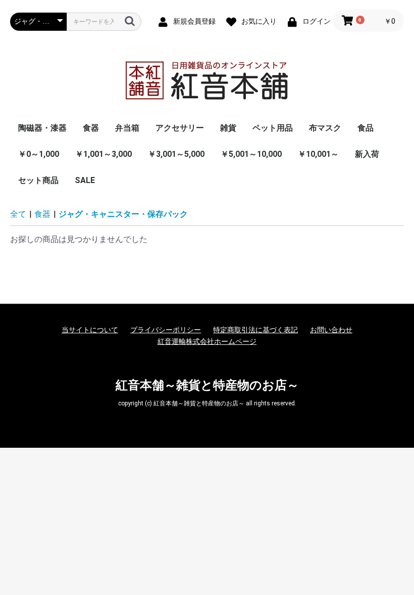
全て (18, 214)
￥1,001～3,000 (103, 154)
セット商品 (38, 180)
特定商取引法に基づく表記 (255, 330)
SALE (85, 180)
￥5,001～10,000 (251, 154)
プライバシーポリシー (165, 330)
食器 (91, 128)
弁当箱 (127, 128)
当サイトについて (90, 330)
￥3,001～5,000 (176, 154)
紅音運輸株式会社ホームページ (207, 341)
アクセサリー (180, 128)
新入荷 (367, 154)
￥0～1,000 (38, 154)
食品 (365, 128)
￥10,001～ (318, 154)
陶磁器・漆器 (42, 128)
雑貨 (228, 128)
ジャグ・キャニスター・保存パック (123, 214)
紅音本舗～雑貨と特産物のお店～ (207, 385)
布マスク (325, 128)
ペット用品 (272, 128)
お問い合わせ (331, 330)
